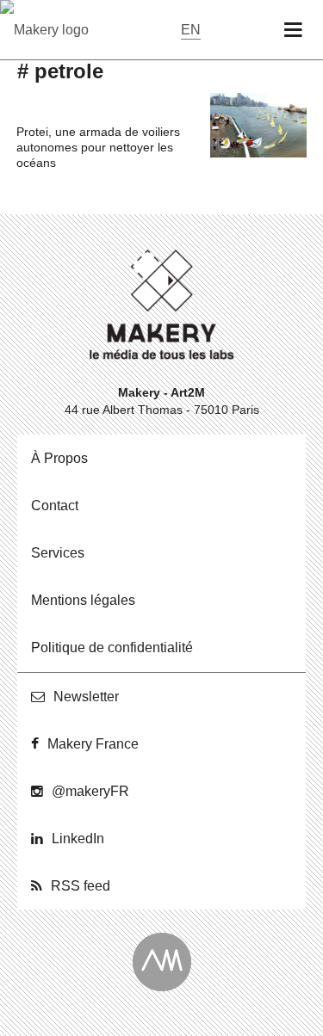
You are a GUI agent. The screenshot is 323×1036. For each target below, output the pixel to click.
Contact (54, 505)
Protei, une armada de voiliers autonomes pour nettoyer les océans (98, 147)
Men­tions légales (83, 600)
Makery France (93, 744)
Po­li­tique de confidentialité (112, 647)
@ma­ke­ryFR (90, 791)
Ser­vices (57, 553)
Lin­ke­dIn (78, 838)
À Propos (59, 458)
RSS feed (80, 886)
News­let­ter (86, 696)
